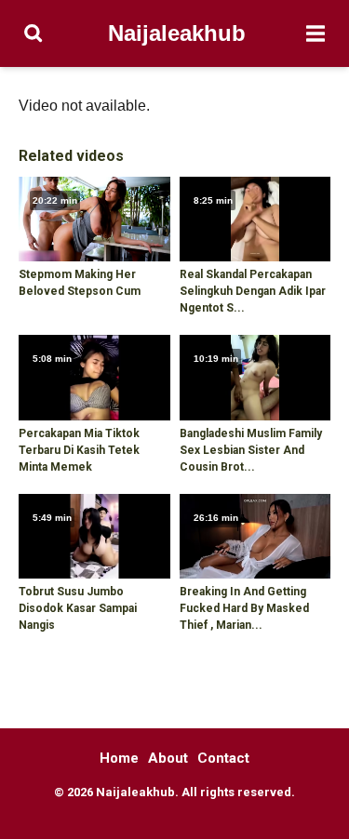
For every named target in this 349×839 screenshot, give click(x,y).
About (168, 758)
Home (119, 758)
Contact (223, 758)
